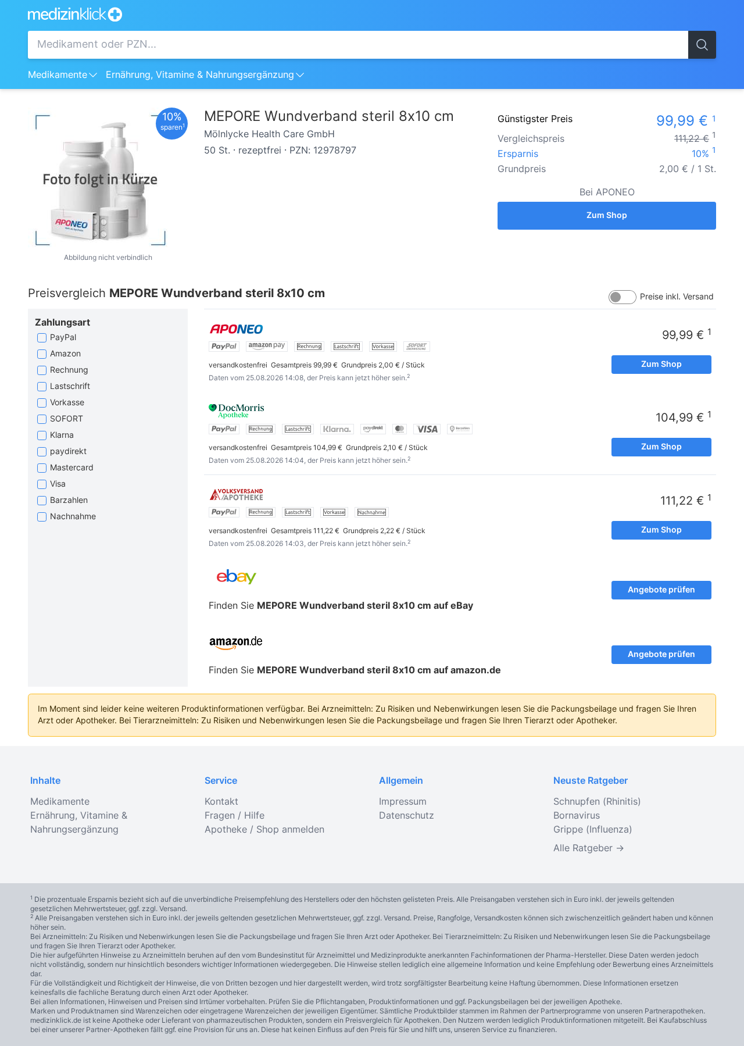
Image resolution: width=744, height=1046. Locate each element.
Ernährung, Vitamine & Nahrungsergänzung (200, 75)
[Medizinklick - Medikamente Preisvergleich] (372, 14)
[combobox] (358, 45)
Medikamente (57, 75)
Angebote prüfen (661, 590)
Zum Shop (606, 216)
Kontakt (221, 801)
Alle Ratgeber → (588, 848)
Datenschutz (406, 815)
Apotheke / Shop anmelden (264, 829)
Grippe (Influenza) (592, 829)
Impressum (403, 801)
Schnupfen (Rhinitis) (597, 801)
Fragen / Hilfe (234, 815)
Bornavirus (576, 815)
